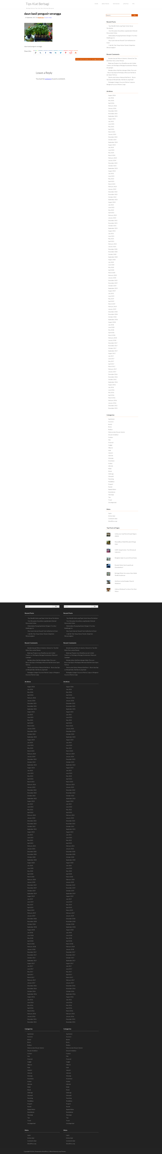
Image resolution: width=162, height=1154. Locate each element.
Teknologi (116, 3)
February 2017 (112, 369)
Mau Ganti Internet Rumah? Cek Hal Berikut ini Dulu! (43, 631)
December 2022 (112, 192)
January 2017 (112, 371)
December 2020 (112, 249)
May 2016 (111, 392)
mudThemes (62, 1151)
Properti (110, 484)
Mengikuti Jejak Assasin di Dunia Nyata (126, 558)
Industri (110, 453)
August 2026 (112, 95)
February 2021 (112, 244)
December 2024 (112, 137)
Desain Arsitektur (113, 435)
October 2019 (112, 285)
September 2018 (113, 319)
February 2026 (112, 106)
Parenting (111, 479)
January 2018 (112, 340)
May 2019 (111, 298)
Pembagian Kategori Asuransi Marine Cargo (120, 82)
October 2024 (112, 139)
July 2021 (111, 233)
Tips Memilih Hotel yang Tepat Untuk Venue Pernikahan (43, 618)
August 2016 (112, 385)
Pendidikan (111, 481)
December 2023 (112, 163)
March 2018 (111, 335)
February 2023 (112, 186)
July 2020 (111, 262)
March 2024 (111, 155)
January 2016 (112, 403)
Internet (110, 455)
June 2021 (111, 236)
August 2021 (112, 231)
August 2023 (112, 171)
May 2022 (111, 210)
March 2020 (111, 272)
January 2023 (112, 189)
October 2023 (112, 165)
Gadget (110, 445)
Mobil (109, 468)
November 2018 (112, 314)
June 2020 (111, 265)
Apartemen (111, 419)
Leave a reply (48, 17)
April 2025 (111, 129)
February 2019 (112, 306)
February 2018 (112, 338)
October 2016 (112, 379)
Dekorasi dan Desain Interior (116, 432)
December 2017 (112, 343)
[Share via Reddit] (70, 54)
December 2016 (112, 374)
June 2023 (111, 176)
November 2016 (112, 377)
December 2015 (112, 405)
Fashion (110, 437)
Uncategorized (112, 502)
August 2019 (112, 291)
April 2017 (111, 364)
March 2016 (111, 398)
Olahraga (111, 474)
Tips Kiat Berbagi (37, 4)
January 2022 (112, 218)
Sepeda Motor (112, 489)
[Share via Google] (35, 54)
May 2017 (111, 361)
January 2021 (112, 246)
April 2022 (111, 212)
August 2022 (112, 202)
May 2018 (111, 330)
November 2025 (112, 113)
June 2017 (111, 358)
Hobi (109, 450)
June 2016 (111, 390)
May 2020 (111, 267)
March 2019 (111, 304)
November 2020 (112, 252)
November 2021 (112, 223)
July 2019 (111, 293)
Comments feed (112, 518)
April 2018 (111, 332)
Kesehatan (111, 461)
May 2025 (111, 126)
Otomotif (111, 476)
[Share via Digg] (50, 54)
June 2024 (111, 150)
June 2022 (111, 207)
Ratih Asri (41, 17)
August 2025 (112, 119)
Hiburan (110, 448)
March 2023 (111, 184)
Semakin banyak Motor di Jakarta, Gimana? (120, 58)
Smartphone (111, 492)
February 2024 (112, 158)
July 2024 (111, 147)
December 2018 (112, 312)
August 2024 (112, 145)
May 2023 (111, 179)
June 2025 (111, 124)
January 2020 (112, 278)
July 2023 (111, 173)
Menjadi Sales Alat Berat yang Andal (123, 79)
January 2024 (112, 160)
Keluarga (110, 458)
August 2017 (112, 353)
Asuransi (110, 421)
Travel (110, 500)
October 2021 (112, 225)
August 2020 (112, 259)
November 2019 (112, 283)
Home (96, 3)
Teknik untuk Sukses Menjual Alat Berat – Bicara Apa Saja (43, 667)
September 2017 (113, 351)
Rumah (110, 487)
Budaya (110, 429)
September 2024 (113, 142)
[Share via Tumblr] (40, 54)
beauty (110, 424)
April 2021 (111, 241)
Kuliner (110, 463)
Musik (110, 471)
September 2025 (113, 116)
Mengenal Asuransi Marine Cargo (116, 84)
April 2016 (111, 395)
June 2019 (111, 296)
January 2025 (112, 134)
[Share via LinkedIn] (55, 54)
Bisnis (110, 427)
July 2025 (111, 121)
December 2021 (112, 220)
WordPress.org (112, 521)
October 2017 (112, 348)
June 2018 (111, 327)
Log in (110, 513)
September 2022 (113, 199)
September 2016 (113, 382)
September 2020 (113, 257)
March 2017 (111, 366)
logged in (48, 79)
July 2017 (111, 356)
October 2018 (112, 317)
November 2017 (112, 345)
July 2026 (111, 98)
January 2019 (112, 309)
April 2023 (111, 181)
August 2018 (112, 322)
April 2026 (111, 103)
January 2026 (112, 108)
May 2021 (111, 238)
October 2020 (112, 254)
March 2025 (111, 132)
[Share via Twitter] (60, 54)
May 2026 (111, 100)
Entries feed (111, 516)
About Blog (105, 3)
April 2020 (111, 270)
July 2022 (111, 205)
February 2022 (112, 215)
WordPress (45, 1151)
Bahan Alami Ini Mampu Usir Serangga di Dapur (89, 59)
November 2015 (112, 408)
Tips (133, 3)
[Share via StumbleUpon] (75, 54)
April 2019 (111, 301)
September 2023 (113, 168)
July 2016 (111, 387)
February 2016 (112, 400)
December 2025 (112, 111)
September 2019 (113, 288)
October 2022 (112, 197)
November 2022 (112, 194)
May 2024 (111, 152)
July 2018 (111, 325)
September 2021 (113, 228)
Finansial (110, 442)
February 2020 (112, 275)
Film (109, 440)
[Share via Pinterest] (65, 54)
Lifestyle (125, 3)
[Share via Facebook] (45, 54)
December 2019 (112, 280)
